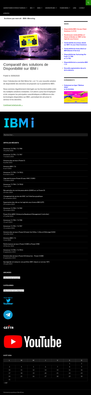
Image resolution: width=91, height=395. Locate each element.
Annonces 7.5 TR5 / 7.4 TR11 (13, 172)
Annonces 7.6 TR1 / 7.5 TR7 (12, 154)
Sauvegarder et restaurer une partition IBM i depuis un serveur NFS (26, 262)
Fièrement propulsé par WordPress (13, 392)
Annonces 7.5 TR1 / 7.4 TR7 (12, 226)
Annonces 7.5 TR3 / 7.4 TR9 (12, 208)
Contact (82, 8)
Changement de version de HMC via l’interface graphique (23, 196)
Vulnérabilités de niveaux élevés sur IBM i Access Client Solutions (75, 44)
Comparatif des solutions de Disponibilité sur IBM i (25, 66)
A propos (6, 13)
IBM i (31, 8)
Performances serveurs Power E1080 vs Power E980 (21, 244)
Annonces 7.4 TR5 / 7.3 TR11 (13, 250)
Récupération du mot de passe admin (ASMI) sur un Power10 (24, 190)
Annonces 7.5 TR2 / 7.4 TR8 (12, 220)
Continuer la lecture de (13, 105)
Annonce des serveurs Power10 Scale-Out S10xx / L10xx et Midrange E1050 (29, 232)
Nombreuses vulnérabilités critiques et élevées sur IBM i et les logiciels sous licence (75, 37)
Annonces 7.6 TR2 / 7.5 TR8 (12, 148)
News (39, 8)
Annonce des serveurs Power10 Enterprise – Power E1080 (23, 256)
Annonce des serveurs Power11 (14, 160)
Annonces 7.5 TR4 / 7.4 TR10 (13, 184)
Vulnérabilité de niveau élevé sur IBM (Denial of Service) (75, 49)
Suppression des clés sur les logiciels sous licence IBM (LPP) (23, 202)
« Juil (5, 383)
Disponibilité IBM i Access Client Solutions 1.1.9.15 (75, 30)
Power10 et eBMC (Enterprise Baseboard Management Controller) (26, 214)
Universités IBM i (50, 8)
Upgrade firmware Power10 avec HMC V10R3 (19, 178)
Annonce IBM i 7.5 (9, 238)
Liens (74, 8)
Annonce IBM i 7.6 (9, 166)
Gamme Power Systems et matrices (14, 8)
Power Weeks (64, 8)
